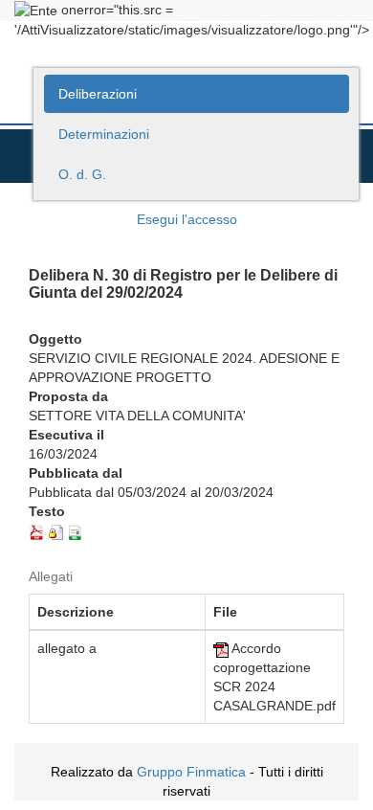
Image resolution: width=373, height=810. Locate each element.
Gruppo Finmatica (191, 771)
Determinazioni (103, 134)
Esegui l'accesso (187, 219)
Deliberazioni (97, 93)
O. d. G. (82, 174)
